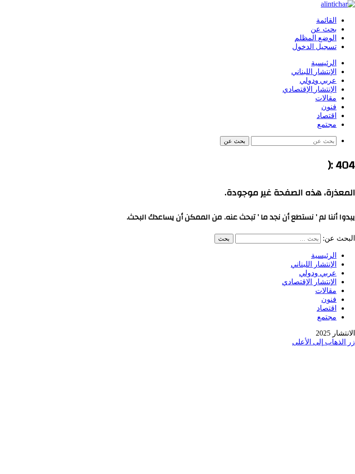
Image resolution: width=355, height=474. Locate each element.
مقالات (326, 98)
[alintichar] (338, 4)
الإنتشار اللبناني (314, 71)
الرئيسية (324, 63)
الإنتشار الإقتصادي (309, 89)
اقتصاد (327, 115)
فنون (329, 107)
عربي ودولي (318, 80)
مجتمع (327, 124)
